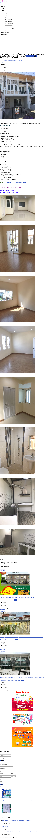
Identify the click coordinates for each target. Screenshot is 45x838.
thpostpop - (2, 608)
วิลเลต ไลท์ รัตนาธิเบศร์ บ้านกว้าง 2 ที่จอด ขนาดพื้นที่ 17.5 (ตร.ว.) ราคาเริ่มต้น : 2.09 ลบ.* (17, 597)
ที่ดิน (5, 17)
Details (15, 600)
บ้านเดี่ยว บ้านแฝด (8, 13)
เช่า (3, 10)
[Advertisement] (22, 44)
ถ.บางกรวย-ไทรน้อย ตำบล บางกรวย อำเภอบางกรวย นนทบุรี (11, 60)
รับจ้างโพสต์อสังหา (5, 32)
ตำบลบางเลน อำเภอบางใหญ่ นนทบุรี (7, 600)
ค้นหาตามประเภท (5, 12)
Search (1, 784)
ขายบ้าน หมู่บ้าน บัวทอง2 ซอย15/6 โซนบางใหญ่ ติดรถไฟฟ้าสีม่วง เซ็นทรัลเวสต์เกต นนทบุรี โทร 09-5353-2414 (21, 637)
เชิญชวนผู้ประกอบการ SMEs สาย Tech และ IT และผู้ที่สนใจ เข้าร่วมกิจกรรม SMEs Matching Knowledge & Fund (20, 800)
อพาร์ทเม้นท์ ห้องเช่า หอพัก (9, 23)
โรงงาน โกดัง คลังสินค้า (8, 25)
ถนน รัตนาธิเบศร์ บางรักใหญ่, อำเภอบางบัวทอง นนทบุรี (10, 680)
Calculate (2, 760)
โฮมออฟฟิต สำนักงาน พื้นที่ (9, 28)
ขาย (3, 8)
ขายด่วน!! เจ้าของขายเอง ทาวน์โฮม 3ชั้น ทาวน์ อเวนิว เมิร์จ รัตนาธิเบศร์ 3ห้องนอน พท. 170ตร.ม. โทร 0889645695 (22, 677)
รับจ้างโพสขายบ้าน (5, 826)
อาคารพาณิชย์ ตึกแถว (8, 19)
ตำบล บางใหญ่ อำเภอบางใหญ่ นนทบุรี (7, 639)
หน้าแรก (3, 6)
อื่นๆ (5, 30)
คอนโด (6, 15)
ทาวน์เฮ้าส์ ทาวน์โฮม (8, 21)
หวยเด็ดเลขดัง (4, 34)
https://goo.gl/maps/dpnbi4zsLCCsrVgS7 (16, 182)
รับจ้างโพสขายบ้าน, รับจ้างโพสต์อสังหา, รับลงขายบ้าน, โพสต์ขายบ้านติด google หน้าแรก (16, 820)
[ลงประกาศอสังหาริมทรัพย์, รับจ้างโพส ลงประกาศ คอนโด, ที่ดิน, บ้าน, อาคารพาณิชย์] (4, 2)
